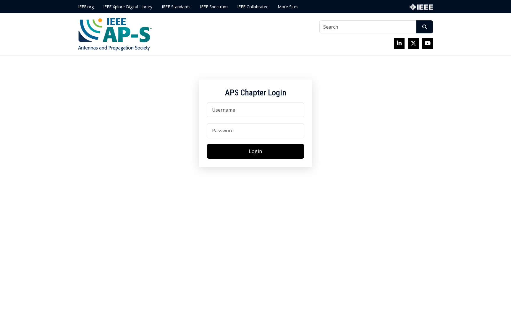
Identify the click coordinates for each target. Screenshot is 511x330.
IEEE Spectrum (214, 6)
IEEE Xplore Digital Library (127, 6)
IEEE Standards (176, 6)
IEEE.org (86, 6)
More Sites (288, 6)
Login (255, 151)
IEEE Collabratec (252, 6)
